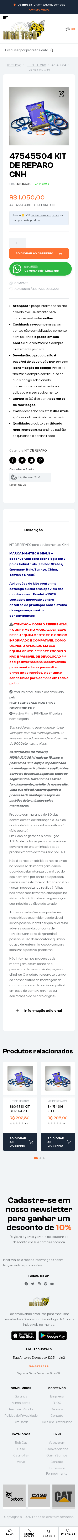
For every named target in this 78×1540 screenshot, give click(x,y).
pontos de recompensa (45, 215)
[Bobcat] (14, 1496)
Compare (21, 283)
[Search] (51, 50)
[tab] (39, 529)
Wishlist (68, 1533)
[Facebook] (26, 1283)
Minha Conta (29, 1535)
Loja (10, 1533)
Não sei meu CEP (18, 484)
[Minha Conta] (29, 1530)
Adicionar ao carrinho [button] (18, 1142)
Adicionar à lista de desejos (37, 289)
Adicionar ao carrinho (34, 253)
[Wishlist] (68, 1530)
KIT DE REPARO (36, 65)
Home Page (14, 65)
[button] (61, 94)
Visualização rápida (20, 1078)
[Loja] (10, 1530)
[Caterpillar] (63, 1496)
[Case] (39, 1496)
